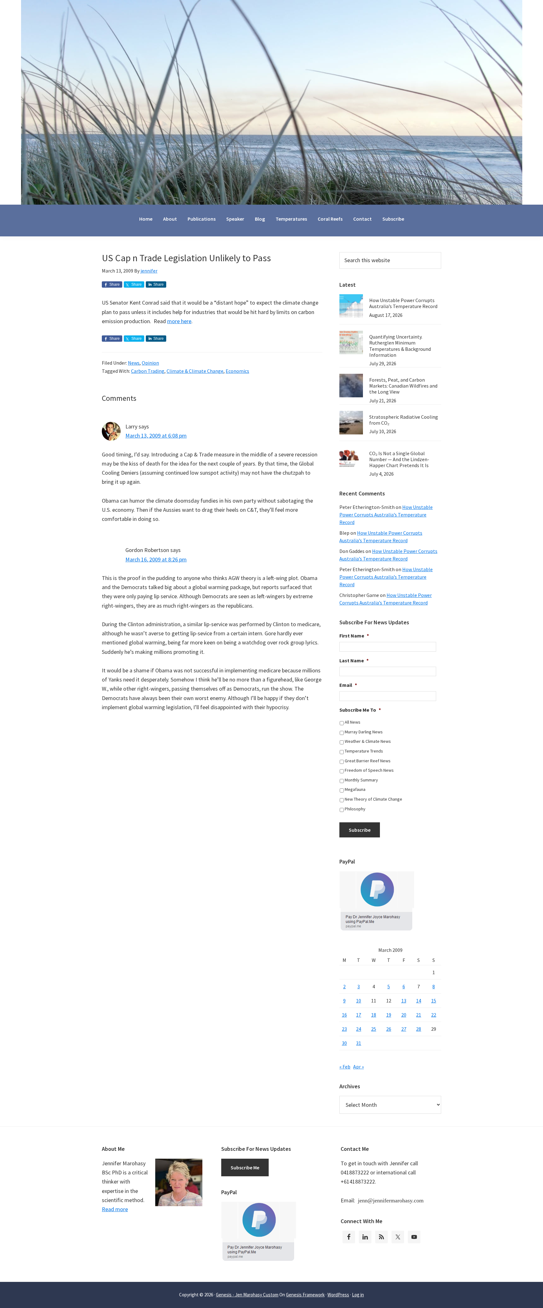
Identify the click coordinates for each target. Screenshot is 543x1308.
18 (373, 1015)
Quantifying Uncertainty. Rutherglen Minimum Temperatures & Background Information (400, 346)
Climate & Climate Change (195, 371)
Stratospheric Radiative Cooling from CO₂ (403, 420)
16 (344, 1015)
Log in (358, 1295)
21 (418, 1015)
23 (344, 1029)
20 (403, 1015)
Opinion (150, 363)
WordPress (338, 1295)
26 (388, 1029)
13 (403, 1000)
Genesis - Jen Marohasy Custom (247, 1295)
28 (418, 1029)
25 (373, 1029)
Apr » (358, 1066)
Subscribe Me (245, 1167)
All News (352, 722)
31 (358, 1043)
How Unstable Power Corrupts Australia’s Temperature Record (403, 303)
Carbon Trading (147, 371)
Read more (115, 1209)
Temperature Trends (364, 751)
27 (403, 1029)
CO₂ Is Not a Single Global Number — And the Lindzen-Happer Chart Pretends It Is (399, 459)
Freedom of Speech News (369, 770)
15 (433, 1000)
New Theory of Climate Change (373, 799)
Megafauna (355, 789)
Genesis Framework (305, 1295)
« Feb (344, 1066)
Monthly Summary (361, 780)
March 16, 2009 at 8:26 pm (156, 559)
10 (358, 1000)
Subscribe (359, 830)
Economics (237, 371)
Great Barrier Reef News (368, 761)
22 (433, 1015)
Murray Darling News (364, 732)
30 (344, 1043)
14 (418, 1000)
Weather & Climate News (368, 741)
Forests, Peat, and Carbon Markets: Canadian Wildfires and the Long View (403, 386)
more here (179, 321)
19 (388, 1015)
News (134, 363)
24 (358, 1029)
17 (358, 1015)
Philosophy (355, 809)
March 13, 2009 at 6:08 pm (156, 435)
